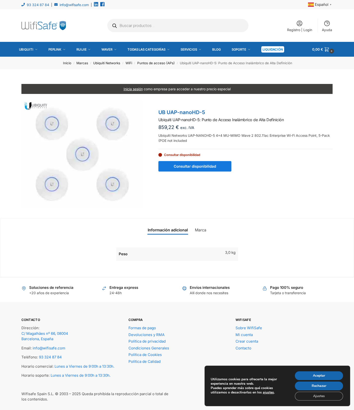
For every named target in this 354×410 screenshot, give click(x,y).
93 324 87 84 (38, 5)
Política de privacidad (147, 341)
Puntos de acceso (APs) (156, 63)
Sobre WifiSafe (249, 328)
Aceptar (319, 375)
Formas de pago (142, 328)
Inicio (67, 63)
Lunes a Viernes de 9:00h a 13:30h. (84, 366)
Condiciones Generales (148, 348)
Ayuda (327, 30)
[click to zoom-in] (82, 154)
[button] (323, 49)
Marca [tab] (200, 230)
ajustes (268, 392)
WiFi (129, 63)
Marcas (82, 63)
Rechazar (319, 385)
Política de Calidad (144, 361)
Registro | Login (299, 30)
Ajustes (319, 396)
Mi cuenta (244, 334)
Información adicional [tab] (168, 230)
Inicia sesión (133, 89)
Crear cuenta (247, 341)
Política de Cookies (145, 354)
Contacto (243, 348)
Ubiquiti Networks (106, 63)
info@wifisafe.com (74, 5)
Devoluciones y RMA (146, 334)
